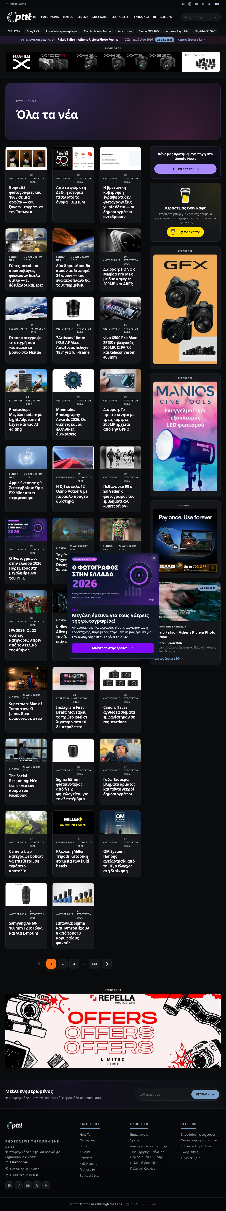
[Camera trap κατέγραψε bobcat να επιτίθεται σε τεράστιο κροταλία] (26, 822)
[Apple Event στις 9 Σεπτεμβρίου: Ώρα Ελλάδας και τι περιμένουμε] (26, 457)
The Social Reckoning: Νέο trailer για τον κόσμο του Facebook (23, 785)
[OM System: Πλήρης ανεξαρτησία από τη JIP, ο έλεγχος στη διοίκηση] (120, 822)
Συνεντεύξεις (89, 1175)
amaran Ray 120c (177, 31)
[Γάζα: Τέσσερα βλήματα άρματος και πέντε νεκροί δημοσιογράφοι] (120, 750)
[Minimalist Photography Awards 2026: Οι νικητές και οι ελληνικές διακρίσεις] (73, 380)
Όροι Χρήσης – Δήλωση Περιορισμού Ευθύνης (147, 1154)
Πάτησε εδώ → (188, 169)
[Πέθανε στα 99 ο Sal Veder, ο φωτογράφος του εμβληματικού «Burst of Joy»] (120, 457)
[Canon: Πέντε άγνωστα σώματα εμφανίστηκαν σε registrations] (120, 678)
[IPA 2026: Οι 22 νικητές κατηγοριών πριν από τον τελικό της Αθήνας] (26, 601)
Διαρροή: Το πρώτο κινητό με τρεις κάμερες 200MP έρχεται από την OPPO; (118, 419)
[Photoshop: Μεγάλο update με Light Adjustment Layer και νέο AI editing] (26, 380)
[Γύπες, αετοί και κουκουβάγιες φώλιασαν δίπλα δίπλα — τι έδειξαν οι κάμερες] (26, 240)
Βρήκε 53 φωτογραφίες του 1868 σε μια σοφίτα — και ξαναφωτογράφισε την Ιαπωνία (26, 199)
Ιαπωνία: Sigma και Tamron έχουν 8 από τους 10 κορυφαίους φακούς (72, 933)
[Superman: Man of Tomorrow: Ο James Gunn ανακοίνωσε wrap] (26, 678)
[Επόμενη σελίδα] (107, 964)
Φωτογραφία (49, 17)
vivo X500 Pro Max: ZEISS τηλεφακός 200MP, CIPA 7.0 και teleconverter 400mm (120, 347)
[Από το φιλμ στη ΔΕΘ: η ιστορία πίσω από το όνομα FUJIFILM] (73, 158)
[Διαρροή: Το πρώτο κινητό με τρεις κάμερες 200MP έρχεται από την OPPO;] (120, 380)
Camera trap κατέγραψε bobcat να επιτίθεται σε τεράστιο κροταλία (26, 861)
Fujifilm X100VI (205, 31)
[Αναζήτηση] (216, 17)
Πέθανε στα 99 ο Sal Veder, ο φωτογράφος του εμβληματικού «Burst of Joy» (119, 496)
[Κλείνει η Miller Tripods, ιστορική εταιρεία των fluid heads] (73, 822)
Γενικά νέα (140, 17)
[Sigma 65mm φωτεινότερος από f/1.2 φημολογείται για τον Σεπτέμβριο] (73, 750)
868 (94, 964)
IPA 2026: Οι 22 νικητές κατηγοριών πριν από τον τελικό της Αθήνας (25, 640)
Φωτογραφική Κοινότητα (199, 1140)
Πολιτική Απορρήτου (145, 1163)
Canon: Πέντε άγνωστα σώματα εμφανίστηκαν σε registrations (119, 714)
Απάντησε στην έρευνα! (110, 648)
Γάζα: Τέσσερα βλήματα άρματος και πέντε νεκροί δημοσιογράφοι (119, 787)
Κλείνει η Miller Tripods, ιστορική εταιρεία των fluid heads (72, 859)
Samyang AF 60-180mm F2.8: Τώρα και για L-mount (26, 928)
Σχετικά (135, 1140)
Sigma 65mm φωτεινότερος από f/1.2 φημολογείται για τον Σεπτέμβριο (72, 789)
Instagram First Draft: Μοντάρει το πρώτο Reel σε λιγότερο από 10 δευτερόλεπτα (71, 717)
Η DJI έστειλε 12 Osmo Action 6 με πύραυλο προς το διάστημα (72, 494)
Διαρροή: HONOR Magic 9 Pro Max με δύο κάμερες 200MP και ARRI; (119, 276)
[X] (203, 4)
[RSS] (210, 4)
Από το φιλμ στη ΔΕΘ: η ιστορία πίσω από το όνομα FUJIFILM (71, 195)
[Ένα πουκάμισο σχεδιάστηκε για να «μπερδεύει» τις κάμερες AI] (120, 529)
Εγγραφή (203, 1094)
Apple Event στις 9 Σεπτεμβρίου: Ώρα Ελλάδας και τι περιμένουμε (26, 490)
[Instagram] (190, 4)
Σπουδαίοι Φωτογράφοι (198, 1134)
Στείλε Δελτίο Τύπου (97, 31)
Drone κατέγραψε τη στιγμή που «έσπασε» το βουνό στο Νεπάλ (25, 345)
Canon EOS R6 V (149, 31)
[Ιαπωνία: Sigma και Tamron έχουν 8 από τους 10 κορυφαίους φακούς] (73, 894)
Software (99, 17)
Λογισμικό (125, 31)
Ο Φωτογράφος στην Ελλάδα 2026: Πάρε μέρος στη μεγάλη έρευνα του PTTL (25, 568)
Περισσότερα (162, 17)
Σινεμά (82, 17)
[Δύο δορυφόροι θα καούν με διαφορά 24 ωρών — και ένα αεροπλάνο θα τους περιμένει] (73, 240)
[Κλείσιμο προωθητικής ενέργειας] (154, 558)
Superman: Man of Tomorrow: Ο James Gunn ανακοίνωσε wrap (25, 711)
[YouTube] (196, 4)
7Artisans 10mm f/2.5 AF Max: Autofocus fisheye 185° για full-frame (73, 345)
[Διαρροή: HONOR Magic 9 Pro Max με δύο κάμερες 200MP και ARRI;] (120, 240)
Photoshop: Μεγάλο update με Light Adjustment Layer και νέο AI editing (25, 419)
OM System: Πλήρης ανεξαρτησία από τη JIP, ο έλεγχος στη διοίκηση (119, 861)
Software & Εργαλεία (196, 1146)
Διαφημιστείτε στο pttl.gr (149, 1146)
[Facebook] (183, 4)
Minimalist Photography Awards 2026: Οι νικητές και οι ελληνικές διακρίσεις (70, 421)
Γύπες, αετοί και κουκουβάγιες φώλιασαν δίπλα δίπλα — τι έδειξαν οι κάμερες (26, 275)
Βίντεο (68, 17)
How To (30, 17)
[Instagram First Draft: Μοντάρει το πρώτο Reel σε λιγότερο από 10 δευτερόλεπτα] (73, 678)
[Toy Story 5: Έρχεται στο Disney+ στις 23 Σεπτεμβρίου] (73, 529)
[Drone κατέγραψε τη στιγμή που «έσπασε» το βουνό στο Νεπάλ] (26, 308)
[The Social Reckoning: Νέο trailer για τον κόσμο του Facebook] (26, 750)
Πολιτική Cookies (142, 1168)
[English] (217, 4)
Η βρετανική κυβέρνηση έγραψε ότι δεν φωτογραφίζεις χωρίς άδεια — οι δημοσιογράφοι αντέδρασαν (119, 202)
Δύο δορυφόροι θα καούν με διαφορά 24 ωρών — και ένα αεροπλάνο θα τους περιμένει (73, 275)
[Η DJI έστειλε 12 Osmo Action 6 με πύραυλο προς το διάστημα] (73, 457)
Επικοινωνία (19, 1162)
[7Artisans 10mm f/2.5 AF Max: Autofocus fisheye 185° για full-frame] (73, 308)
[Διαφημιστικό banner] (113, 62)
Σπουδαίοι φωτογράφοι (61, 31)
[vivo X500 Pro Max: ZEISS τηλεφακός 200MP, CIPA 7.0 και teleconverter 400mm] (120, 308)
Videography (18, 328)
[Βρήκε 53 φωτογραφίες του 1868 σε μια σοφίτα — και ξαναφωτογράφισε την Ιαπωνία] (26, 158)
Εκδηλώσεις (119, 17)
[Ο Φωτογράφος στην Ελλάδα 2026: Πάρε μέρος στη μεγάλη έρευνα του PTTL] (26, 529)
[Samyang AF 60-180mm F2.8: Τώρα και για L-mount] (26, 894)
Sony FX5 (33, 31)
